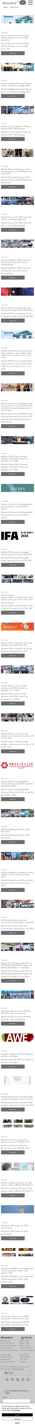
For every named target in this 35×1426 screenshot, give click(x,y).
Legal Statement (25, 1357)
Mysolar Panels (24, 1343)
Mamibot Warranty (6, 1357)
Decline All (17, 1419)
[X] (17, 1379)
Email (5, 1397)
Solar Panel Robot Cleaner (8, 1350)
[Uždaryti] (32, 1406)
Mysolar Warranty (25, 1348)
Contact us (23, 1362)
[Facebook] (12, 1379)
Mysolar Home (24, 1341)
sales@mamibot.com (17, 1369)
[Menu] (30, 2)
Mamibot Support (6, 1355)
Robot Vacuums (5, 1341)
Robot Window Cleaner (8, 1345)
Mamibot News (5, 1359)
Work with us (24, 1359)
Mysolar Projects (25, 1345)
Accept (17, 1415)
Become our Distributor (7, 1362)
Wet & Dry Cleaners (6, 1348)
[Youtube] (28, 1379)
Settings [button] (17, 1423)
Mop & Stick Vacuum (7, 1343)
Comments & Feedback (27, 1350)
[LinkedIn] (22, 1379)
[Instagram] (7, 1379)
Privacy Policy (24, 1355)
